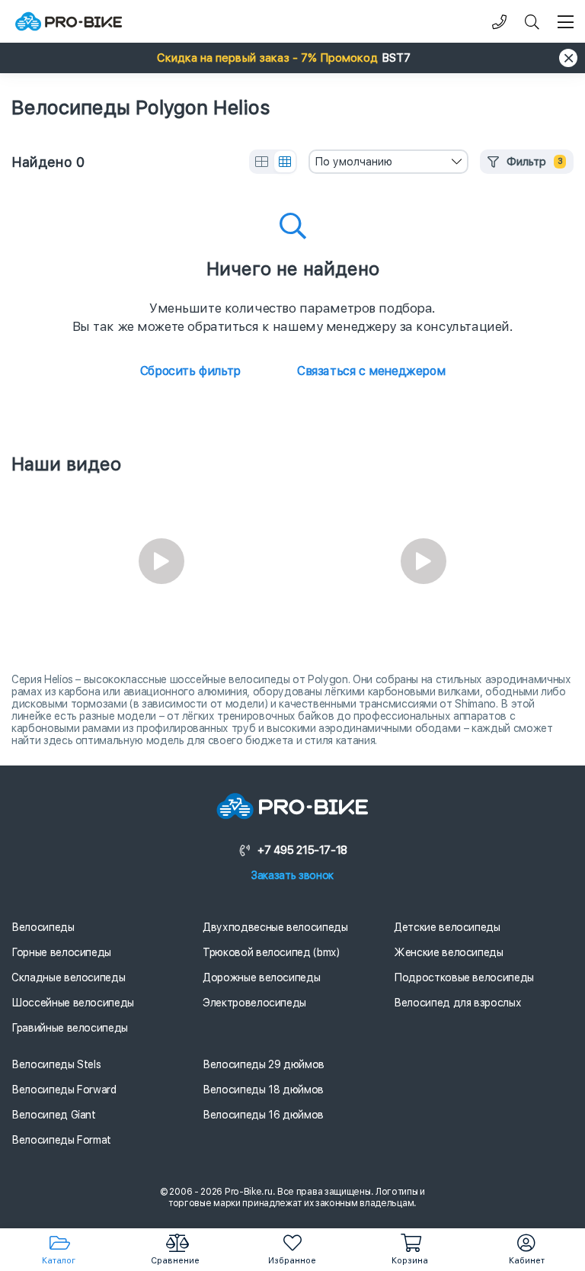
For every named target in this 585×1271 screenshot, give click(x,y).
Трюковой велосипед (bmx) (271, 952)
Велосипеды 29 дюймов (263, 1064)
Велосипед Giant (53, 1115)
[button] (292, 58)
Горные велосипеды (61, 952)
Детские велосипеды (447, 927)
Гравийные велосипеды (69, 1028)
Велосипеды (43, 927)
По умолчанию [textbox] (353, 162)
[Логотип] (68, 21)
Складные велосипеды (68, 977)
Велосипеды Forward (64, 1089)
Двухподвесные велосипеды (275, 927)
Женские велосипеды (448, 952)
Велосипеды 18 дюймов (263, 1089)
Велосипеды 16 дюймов (263, 1115)
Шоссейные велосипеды (72, 1003)
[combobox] (388, 161)
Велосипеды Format (61, 1140)
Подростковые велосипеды (464, 977)
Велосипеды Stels (56, 1064)
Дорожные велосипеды (261, 977)
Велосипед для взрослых (457, 1003)
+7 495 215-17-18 (302, 850)
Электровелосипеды (254, 1003)
